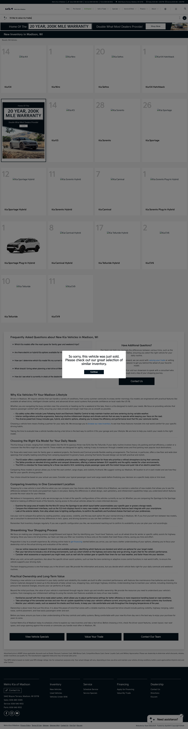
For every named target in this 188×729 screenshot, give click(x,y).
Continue (94, 372)
